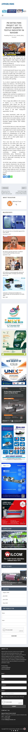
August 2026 (6, 592)
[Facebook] (4, 177)
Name (3, 613)
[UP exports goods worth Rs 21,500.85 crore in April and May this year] (14, 243)
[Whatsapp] (11, 177)
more (8, 662)
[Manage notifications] (24, 729)
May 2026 (5, 603)
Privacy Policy (4, 665)
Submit (14, 706)
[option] (14, 539)
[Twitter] (6, 177)
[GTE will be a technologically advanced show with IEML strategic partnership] (14, 263)
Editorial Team (12, 35)
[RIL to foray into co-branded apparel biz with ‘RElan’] (14, 222)
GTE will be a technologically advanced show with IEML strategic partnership (13, 273)
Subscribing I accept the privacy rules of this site (13, 696)
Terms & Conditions (5, 667)
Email (3, 620)
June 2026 (5, 599)
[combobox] (3, 693)
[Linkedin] (9, 177)
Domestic (14, 37)
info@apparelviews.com (9, 719)
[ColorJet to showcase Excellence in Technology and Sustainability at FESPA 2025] (14, 284)
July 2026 (5, 596)
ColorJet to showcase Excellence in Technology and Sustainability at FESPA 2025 (13, 294)
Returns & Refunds (5, 669)
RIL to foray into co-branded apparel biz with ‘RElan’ (14, 231)
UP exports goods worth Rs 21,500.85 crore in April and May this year (13, 252)
